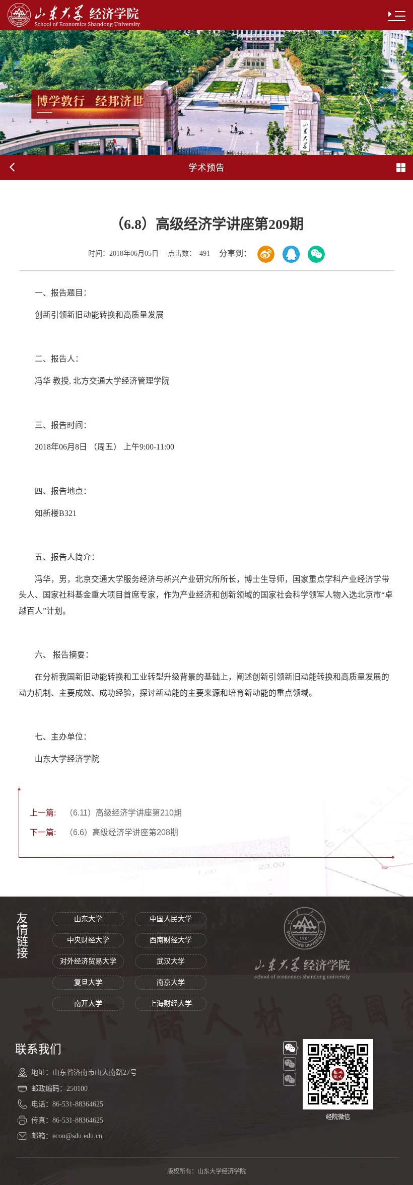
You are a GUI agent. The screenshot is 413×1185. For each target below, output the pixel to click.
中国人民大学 (171, 919)
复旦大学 (88, 982)
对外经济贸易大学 (88, 961)
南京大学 (171, 982)
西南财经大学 (171, 940)
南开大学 (88, 1003)
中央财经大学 (88, 940)
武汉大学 (171, 961)
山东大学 (88, 919)
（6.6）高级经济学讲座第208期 (104, 832)
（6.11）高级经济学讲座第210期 (106, 812)
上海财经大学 (171, 1003)
